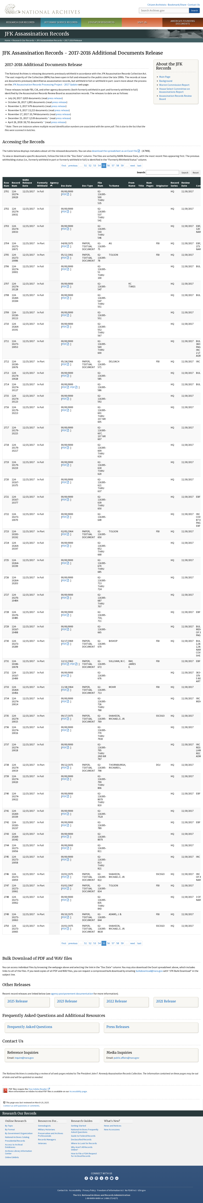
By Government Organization (19, 1133)
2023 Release (67, 1001)
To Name (114, 185)
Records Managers (47, 1139)
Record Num (16, 184)
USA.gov (142, 1190)
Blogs (112, 1178)
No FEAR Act (130, 1190)
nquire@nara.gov (24, 1057)
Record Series (175, 184)
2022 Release (116, 1001)
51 (85, 165)
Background (165, 80)
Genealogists (44, 1125)
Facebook (86, 1178)
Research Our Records (20, 22)
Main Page (164, 76)
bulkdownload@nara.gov (149, 970)
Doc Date (66, 185)
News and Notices (112, 1125)
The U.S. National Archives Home (42, 9)
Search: (141, 172)
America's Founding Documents (183, 22)
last (139, 165)
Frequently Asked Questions (29, 1027)
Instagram (96, 1178)
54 (99, 165)
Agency (54, 182)
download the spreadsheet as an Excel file (114, 150)
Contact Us (194, 4)
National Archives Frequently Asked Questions (84, 1130)
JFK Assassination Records (49, 40)
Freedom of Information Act (110, 1190)
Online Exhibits (12, 1157)
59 (122, 165)
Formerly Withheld (42, 184)
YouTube (106, 1178)
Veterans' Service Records (61, 22)
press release (55, 98)
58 (117, 165)
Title (141, 185)
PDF (64, 194)
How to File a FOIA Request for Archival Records (84, 1154)
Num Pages (150, 184)
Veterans (42, 1143)
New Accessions (112, 1129)
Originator (162, 185)
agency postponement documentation (72, 993)
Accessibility (75, 1190)
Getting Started (78, 1125)
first (64, 165)
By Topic (9, 1125)
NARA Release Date (27, 182)
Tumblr (101, 1178)
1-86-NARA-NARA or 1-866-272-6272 (101, 1198)
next (132, 165)
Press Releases (117, 1027)
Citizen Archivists (156, 4)
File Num (100, 184)
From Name (131, 184)
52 (90, 165)
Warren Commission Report (174, 84)
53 (94, 165)
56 (108, 165)
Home (7, 40)
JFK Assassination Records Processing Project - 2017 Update (45, 84)
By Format (10, 1129)
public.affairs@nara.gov (126, 1057)
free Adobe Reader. (38, 1089)
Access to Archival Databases (14, 1146)
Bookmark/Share (177, 4)
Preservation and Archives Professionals (50, 1134)
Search (194, 10)
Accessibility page (78, 1091)
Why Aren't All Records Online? (81, 1148)
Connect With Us (101, 1173)
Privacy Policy (89, 1190)
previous (73, 165)
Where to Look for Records (84, 1143)
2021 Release (166, 1001)
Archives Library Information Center (18, 1152)
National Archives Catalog (17, 1137)
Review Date (185, 184)
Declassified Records (81, 1139)
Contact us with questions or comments (21, 1105)
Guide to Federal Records (83, 1135)
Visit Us (142, 22)
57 (113, 165)
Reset (196, 172)
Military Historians (46, 1129)
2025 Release (17, 1001)
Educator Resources (101, 22)
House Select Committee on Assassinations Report (174, 90)
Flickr (117, 1178)
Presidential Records (15, 1140)
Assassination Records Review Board (175, 97)
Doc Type (87, 185)
